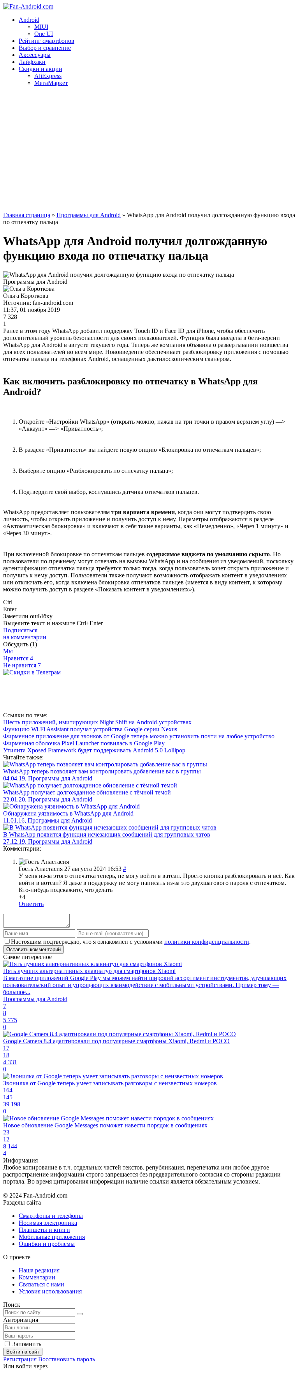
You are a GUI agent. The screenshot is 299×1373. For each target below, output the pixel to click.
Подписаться (24, 633)
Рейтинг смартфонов (46, 40)
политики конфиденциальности (206, 941)
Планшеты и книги (44, 1229)
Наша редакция (39, 1270)
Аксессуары (35, 54)
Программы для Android (88, 215)
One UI (43, 33)
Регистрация (20, 1359)
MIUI (41, 26)
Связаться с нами (41, 1284)
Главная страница (26, 215)
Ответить (31, 904)
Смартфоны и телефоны (51, 1215)
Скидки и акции (40, 68)
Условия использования (50, 1291)
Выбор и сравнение (45, 47)
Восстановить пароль (66, 1359)
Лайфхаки (32, 61)
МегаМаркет (51, 83)
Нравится (18, 658)
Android (29, 19)
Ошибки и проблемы (47, 1243)
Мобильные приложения (52, 1236)
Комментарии (37, 1277)
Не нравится (22, 665)
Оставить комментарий (33, 949)
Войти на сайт (22, 1352)
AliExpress (48, 76)
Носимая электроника (48, 1222)
